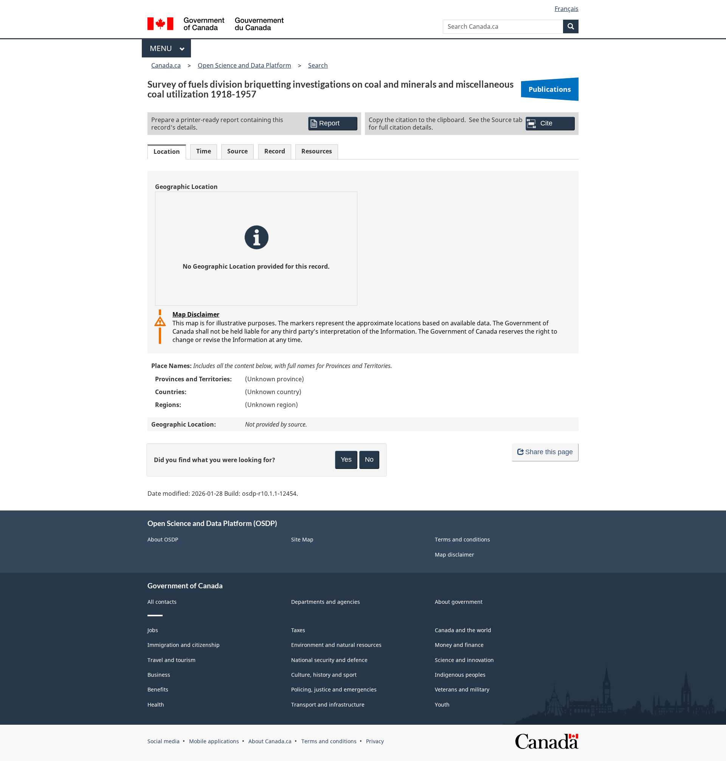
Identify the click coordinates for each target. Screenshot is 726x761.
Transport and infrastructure (328, 704)
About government (458, 601)
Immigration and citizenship (183, 644)
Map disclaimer (454, 554)
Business (158, 674)
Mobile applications (214, 741)
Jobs (152, 630)
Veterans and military (462, 689)
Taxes (298, 630)
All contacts (162, 601)
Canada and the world (463, 630)
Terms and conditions (462, 539)
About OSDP (162, 539)
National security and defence (329, 660)
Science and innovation (464, 660)
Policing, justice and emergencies (334, 689)
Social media (163, 741)
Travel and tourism (171, 660)
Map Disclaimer (195, 314)
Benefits (157, 689)
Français (567, 9)
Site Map (302, 539)
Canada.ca (166, 65)
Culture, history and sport (324, 674)
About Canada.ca (270, 741)
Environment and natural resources (336, 644)
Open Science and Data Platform (244, 65)
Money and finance (459, 644)
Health (155, 704)
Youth (442, 704)
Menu (163, 48)
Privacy (375, 741)
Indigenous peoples (460, 674)
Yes (346, 459)
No (369, 459)
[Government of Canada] (215, 24)
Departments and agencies (325, 601)
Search (318, 65)
